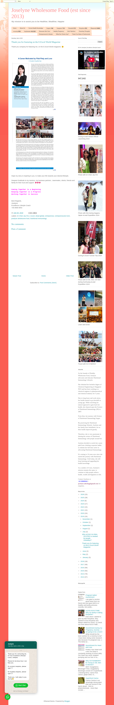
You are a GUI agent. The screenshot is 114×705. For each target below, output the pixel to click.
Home (14, 28)
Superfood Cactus (92, 678)
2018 (83, 561)
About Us (22, 28)
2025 (83, 497)
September (87, 525)
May (84, 554)
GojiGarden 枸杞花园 (30, 31)
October (86, 522)
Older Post (70, 276)
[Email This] (29, 213)
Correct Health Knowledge (36, 28)
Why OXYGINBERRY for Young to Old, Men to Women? (93, 662)
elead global (40, 216)
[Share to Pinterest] (36, 213)
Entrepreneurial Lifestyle (46, 34)
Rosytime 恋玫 (83, 28)
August (85, 528)
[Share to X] (32, 213)
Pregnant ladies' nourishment (91, 596)
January (86, 557)
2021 (83, 510)
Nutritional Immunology (38, 218)
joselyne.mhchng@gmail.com (88, 484)
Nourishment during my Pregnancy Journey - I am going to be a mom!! (94, 630)
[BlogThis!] (31, 213)
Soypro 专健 (49, 28)
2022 (83, 507)
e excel (32, 216)
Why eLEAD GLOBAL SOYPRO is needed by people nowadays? (90, 537)
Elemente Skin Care (44, 31)
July (84, 532)
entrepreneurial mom (62, 216)
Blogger (67, 701)
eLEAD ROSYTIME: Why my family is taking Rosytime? (94, 612)
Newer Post (17, 276)
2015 (83, 571)
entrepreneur (49, 216)
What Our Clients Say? (62, 34)
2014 (83, 574)
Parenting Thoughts (84, 31)
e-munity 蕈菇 (17, 31)
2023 (83, 504)
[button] (35, 643)
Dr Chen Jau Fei (23, 216)
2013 (83, 577)
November (86, 519)
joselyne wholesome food (20, 218)
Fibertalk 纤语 (72, 28)
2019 (83, 516)
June (84, 551)
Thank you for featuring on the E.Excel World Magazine (90, 545)
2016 (83, 568)
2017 (83, 564)
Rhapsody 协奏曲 (95, 28)
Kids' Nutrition (71, 31)
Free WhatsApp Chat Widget (21, 691)
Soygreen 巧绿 (61, 28)
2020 (83, 513)
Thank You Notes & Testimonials (81, 34)
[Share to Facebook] (34, 213)
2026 (83, 494)
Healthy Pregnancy (59, 31)
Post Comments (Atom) (48, 283)
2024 (83, 501)
